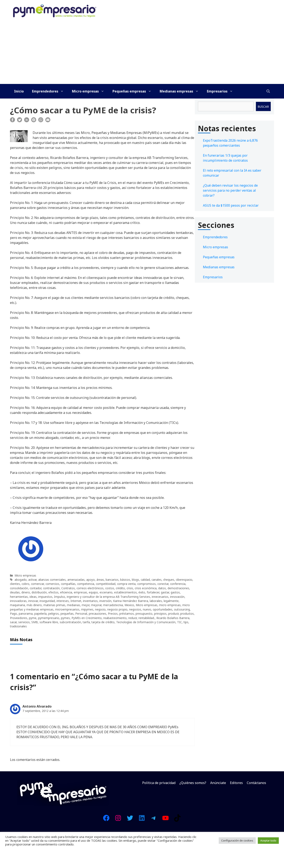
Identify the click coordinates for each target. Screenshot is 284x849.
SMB (34, 622)
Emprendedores (45, 91)
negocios (135, 609)
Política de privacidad (158, 782)
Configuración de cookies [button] (237, 840)
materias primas (54, 605)
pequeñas (67, 614)
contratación (51, 588)
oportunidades (162, 609)
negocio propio (117, 609)
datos (162, 588)
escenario (106, 592)
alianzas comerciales (52, 580)
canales (157, 580)
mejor (85, 605)
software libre (49, 622)
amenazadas (76, 580)
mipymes (87, 609)
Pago (13, 614)
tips (186, 622)
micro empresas (170, 605)
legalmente (171, 601)
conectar (162, 584)
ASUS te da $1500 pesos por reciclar (231, 205)
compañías (68, 584)
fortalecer (153, 592)
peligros (53, 614)
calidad (145, 580)
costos (109, 588)
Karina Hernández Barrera (130, 601)
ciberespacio (184, 580)
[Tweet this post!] (19, 121)
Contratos (68, 588)
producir (173, 614)
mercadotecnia (113, 605)
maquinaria (17, 605)
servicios (24, 622)
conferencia (177, 584)
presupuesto (144, 614)
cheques (168, 580)
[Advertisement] (142, 53)
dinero (25, 592)
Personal (81, 614)
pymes (65, 618)
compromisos (146, 584)
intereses (63, 601)
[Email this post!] (47, 121)
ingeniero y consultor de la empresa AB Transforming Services (108, 597)
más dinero (34, 605)
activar (32, 580)
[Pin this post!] (33, 121)
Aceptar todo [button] (268, 840)
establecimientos (125, 592)
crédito (120, 588)
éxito (141, 592)
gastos (175, 592)
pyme (32, 618)
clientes (15, 584)
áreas (100, 580)
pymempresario (48, 618)
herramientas (19, 597)
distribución (39, 592)
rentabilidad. (146, 618)
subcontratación (70, 622)
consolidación (19, 588)
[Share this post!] (12, 121)
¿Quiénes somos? (192, 782)
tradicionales (18, 626)
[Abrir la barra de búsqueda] (268, 91)
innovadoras (18, 601)
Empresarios (217, 91)
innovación (177, 597)
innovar (33, 601)
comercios (52, 584)
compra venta (126, 584)
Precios (113, 614)
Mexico (129, 605)
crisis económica (146, 588)
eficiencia (66, 592)
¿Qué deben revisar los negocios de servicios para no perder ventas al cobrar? (230, 190)
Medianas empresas (176, 91)
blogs (135, 580)
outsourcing (182, 609)
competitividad (105, 584)
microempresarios (67, 609)
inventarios (90, 601)
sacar (13, 622)
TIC (179, 622)
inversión (105, 601)
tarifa (86, 622)
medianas (73, 605)
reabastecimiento (115, 618)
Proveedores (18, 618)
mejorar (96, 605)
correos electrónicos (90, 588)
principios (160, 614)
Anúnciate (218, 782)
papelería (40, 614)
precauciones (97, 614)
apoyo (90, 580)
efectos (53, 592)
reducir (132, 618)
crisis (130, 588)
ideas (33, 597)
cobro (25, 584)
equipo (93, 592)
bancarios (112, 580)
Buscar (263, 107)
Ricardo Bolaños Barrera (172, 618)
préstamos (126, 614)
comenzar (37, 584)
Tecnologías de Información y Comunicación (145, 622)
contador (35, 588)
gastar (165, 592)
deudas (15, 592)
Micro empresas (85, 91)
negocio (100, 609)
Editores (236, 782)
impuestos (45, 597)
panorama (26, 614)
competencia (85, 584)
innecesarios (160, 597)
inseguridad (47, 601)
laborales (156, 601)
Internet (75, 601)
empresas (80, 592)
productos (187, 614)
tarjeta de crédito (103, 622)
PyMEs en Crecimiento (87, 618)
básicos (125, 580)
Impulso (59, 597)
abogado (21, 580)
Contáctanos (256, 782)
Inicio (19, 91)
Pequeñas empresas (129, 91)
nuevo (147, 609)
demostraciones (178, 588)
